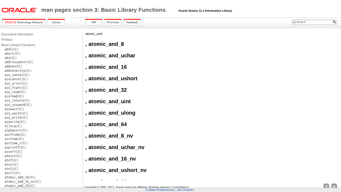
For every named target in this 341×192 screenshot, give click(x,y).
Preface (7, 40)
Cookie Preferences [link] (159, 190)
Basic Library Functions (18, 45)
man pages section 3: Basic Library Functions (104, 10)
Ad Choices (185, 190)
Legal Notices (180, 187)
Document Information (17, 34)
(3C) (11, 49)
